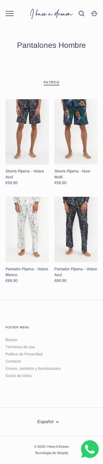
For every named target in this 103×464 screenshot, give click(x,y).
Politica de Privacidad (24, 354)
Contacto (13, 361)
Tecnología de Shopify (51, 453)
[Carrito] (94, 13)
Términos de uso (20, 347)
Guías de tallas (18, 375)
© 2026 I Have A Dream (51, 447)
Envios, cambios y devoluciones (33, 368)
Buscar (11, 339)
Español (45, 421)
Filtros (51, 82)
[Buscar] (82, 13)
